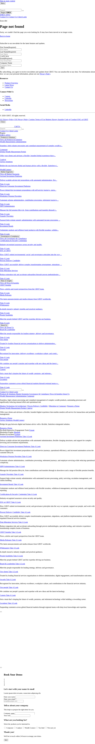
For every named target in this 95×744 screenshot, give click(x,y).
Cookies (32, 120)
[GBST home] (7, 8)
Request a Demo (73, 406)
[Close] (1, 667)
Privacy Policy (45, 74)
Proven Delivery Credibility (37, 406)
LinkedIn (8, 98)
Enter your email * (10, 699)
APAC (8, 135)
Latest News (9, 85)
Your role (7, 715)
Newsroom (9, 100)
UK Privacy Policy (21, 120)
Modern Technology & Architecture (13, 406)
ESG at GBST (83, 120)
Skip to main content (7, 1)
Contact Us (9, 87)
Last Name (8, 52)
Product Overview (11, 83)
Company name (9, 713)
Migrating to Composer (57, 406)
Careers (7, 96)
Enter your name (9, 697)
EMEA (3, 135)
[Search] (23, 10)
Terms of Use (40, 120)
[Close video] (1, 611)
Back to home (5, 36)
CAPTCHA (4, 56)
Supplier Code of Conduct (68, 120)
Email (6, 58)
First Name (8, 47)
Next (6, 740)
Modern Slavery (52, 120)
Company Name (6, 63)
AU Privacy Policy (7, 120)
